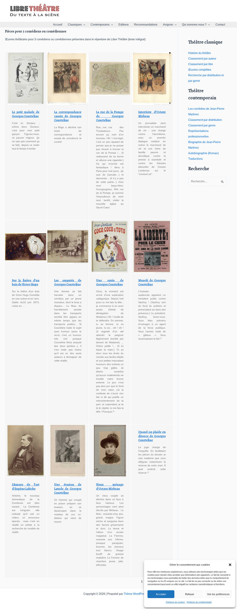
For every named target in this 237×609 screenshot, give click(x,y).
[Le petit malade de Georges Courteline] (25, 78)
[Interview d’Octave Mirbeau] (152, 78)
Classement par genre (201, 125)
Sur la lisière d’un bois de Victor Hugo (25, 282)
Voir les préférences (218, 594)
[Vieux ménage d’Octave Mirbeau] (109, 451)
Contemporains (100, 24)
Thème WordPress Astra (139, 593)
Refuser (189, 594)
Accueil (57, 24)
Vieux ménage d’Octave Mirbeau (110, 486)
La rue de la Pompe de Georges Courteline (110, 116)
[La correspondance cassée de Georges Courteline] (67, 78)
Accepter (161, 594)
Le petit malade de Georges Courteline (25, 114)
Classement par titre (200, 64)
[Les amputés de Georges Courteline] (67, 247)
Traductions (195, 158)
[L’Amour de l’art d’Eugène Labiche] (25, 451)
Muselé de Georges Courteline (152, 282)
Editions (123, 24)
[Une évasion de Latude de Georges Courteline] (67, 451)
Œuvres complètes (199, 69)
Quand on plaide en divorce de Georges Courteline (152, 436)
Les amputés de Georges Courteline (68, 282)
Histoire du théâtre (199, 53)
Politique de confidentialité (199, 602)
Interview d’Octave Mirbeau (152, 114)
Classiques (75, 24)
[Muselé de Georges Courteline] (152, 247)
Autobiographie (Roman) (203, 153)
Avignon (168, 24)
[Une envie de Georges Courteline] (109, 247)
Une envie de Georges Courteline (110, 282)
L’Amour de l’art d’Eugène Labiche (25, 486)
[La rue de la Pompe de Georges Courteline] (109, 78)
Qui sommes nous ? (194, 24)
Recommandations (145, 24)
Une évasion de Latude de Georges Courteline (68, 488)
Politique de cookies (175, 602)
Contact (220, 24)
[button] (230, 564)
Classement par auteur (202, 58)
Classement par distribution (205, 119)
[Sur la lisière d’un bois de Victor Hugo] (25, 247)
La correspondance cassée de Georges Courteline (68, 116)
